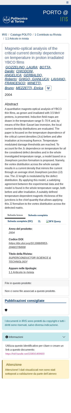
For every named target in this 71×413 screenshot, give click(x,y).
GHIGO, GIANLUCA (34, 79)
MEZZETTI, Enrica (29, 88)
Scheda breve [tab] (15, 215)
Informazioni (15, 337)
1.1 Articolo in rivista (17, 38)
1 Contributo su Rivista (48, 34)
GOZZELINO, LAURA (21, 67)
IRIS (4, 34)
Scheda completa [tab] (38, 215)
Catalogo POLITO (20, 34)
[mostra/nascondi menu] (67, 2)
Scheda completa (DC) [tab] (20, 221)
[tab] (39, 221)
